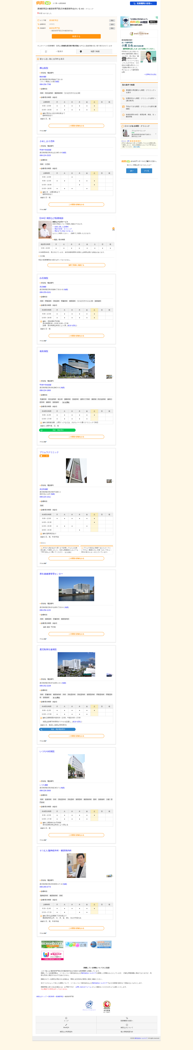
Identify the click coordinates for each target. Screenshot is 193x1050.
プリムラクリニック (49, 452)
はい (131, 171)
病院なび (43, 2)
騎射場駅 (43, 77)
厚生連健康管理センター (51, 574)
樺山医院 (44, 68)
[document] (76, 99)
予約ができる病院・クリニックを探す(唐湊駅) (141, 107)
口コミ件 (45, 456)
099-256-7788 (45, 84)
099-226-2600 (45, 791)
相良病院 (44, 351)
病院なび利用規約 (66, 1032)
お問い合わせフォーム (83, 987)
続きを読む (72, 325)
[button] (124, 59)
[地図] (57, 81)
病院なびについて (127, 1027)
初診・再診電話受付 (58, 729)
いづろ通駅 (44, 785)
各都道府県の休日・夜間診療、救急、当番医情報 (140, 116)
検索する (76, 36)
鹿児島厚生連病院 (48, 649)
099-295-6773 (45, 887)
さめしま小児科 (47, 141)
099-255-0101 (45, 292)
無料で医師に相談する (76, 265)
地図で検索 (95, 51)
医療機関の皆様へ (144, 3)
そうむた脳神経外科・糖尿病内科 (55, 850)
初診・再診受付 (58, 430)
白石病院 (44, 278)
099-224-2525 (45, 155)
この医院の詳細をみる (76, 126)
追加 (112, 24)
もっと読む (68, 552)
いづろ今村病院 (47, 751)
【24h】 (51, 218)
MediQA (66, 1027)
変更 (112, 20)
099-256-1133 (45, 610)
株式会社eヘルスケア (88, 973)
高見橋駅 (43, 287)
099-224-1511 (45, 497)
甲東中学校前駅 (45, 150)
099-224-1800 (45, 390)
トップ (66, 1021)
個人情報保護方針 (127, 1032)
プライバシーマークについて (89, 1010)
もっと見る (66, 402)
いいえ (146, 171)
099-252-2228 (45, 686)
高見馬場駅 (44, 489)
